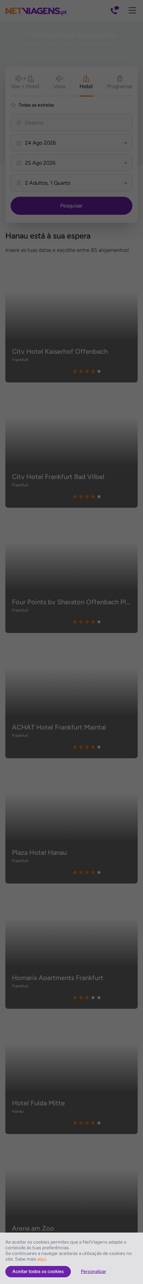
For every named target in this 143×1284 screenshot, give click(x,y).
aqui (41, 1259)
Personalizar (93, 1271)
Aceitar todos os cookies (38, 1271)
